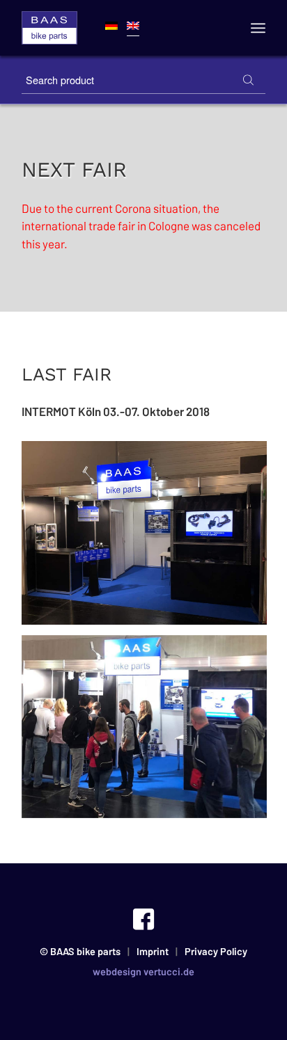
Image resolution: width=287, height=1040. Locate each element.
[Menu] (258, 28)
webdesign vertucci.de (143, 971)
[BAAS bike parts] (49, 28)
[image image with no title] (149, 538)
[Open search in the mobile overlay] (143, 80)
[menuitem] (258, 28)
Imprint (153, 951)
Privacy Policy (216, 951)
